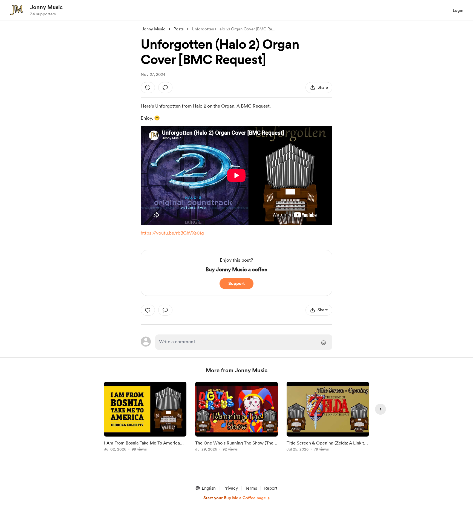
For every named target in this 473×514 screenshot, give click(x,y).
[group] (145, 417)
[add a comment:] (165, 87)
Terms (251, 488)
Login (458, 10)
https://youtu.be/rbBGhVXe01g (172, 233)
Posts (179, 29)
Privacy (230, 488)
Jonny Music (46, 7)
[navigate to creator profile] (17, 10)
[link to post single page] (145, 417)
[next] (380, 409)
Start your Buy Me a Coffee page (234, 497)
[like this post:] (148, 87)
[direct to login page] (243, 342)
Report (270, 488)
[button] (205, 488)
